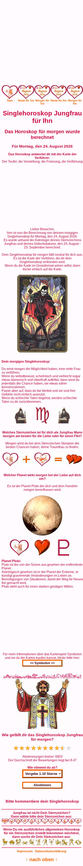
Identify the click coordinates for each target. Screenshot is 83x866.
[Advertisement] (41, 43)
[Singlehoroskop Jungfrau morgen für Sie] (42, 93)
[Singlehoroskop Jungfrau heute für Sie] (26, 93)
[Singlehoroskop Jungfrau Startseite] (10, 98)
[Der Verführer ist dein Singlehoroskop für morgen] (42, 351)
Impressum (25, 851)
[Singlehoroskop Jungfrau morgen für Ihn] (75, 93)
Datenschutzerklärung (50, 851)
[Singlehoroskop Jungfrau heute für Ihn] (58, 93)
